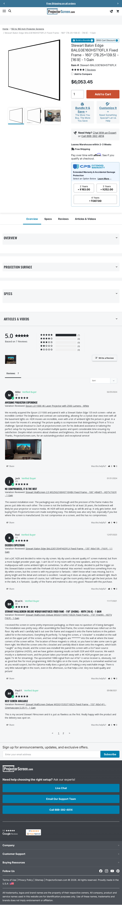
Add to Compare (83, 74)
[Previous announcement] (4, 3)
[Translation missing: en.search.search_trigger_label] (10, 11)
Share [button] (11, 466)
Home (5, 29)
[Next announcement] (117, 3)
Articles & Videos (85, 218)
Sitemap (39, 880)
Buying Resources (14, 862)
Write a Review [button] (106, 358)
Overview (32, 218)
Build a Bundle (83, 40)
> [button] (69, 733)
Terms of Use (9, 880)
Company (9, 845)
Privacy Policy (25, 880)
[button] (4, 11)
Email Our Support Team (61, 798)
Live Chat (61, 788)
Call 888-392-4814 (92, 136)
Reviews (63, 218)
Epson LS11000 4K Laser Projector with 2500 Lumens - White (57, 405)
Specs (48, 218)
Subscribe (110, 754)
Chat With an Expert (104, 132)
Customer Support (14, 853)
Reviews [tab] (11, 373)
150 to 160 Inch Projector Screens (27, 29)
